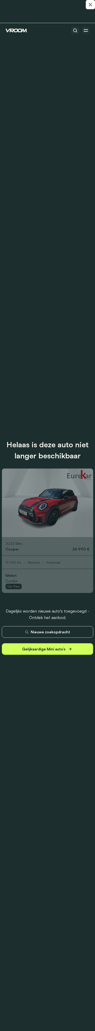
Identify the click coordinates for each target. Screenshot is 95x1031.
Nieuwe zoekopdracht (50, 632)
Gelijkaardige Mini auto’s (43, 649)
